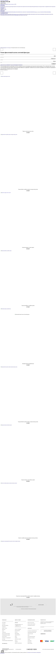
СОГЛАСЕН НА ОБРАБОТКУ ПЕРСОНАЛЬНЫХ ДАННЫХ (47, 631)
